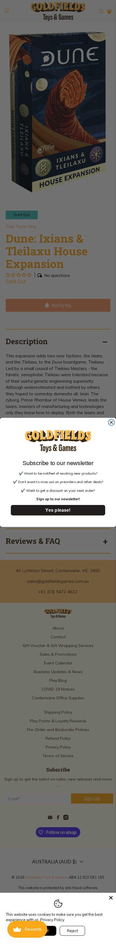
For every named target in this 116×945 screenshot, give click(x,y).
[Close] (111, 898)
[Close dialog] (111, 423)
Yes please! (57, 510)
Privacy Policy (52, 919)
